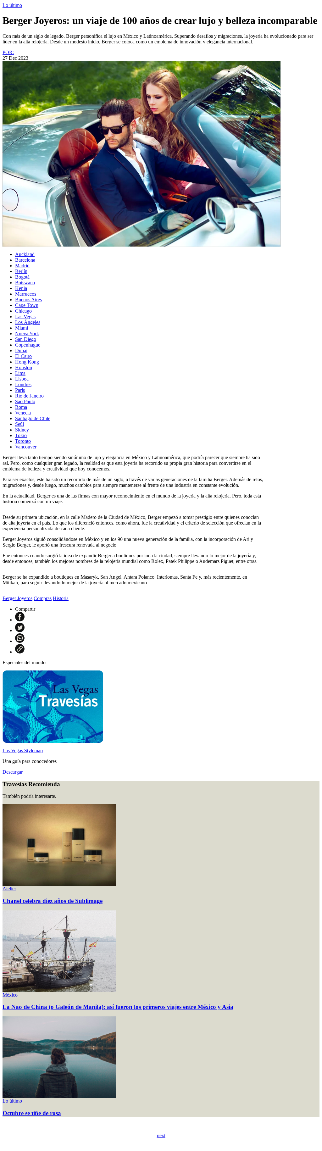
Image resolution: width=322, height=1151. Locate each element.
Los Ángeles (27, 322)
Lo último (12, 5)
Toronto (23, 441)
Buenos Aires (28, 299)
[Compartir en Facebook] (20, 619)
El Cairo (23, 356)
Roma (21, 407)
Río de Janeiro (29, 395)
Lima (20, 373)
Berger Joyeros (17, 598)
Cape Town (26, 305)
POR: (8, 52)
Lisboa (22, 378)
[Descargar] (53, 741)
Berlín (21, 271)
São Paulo (25, 401)
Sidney (22, 429)
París (20, 390)
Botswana (25, 282)
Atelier (9, 888)
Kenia (21, 288)
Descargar (13, 772)
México (10, 995)
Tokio (21, 435)
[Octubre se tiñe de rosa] (59, 1096)
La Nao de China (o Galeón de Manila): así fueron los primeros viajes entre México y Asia (118, 1007)
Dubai (21, 350)
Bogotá (22, 277)
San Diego (25, 339)
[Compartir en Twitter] (20, 630)
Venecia (23, 412)
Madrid (22, 265)
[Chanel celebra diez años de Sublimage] (59, 884)
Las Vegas (25, 316)
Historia (61, 598)
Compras (43, 598)
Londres (23, 384)
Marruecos (25, 294)
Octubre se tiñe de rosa (32, 1113)
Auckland (25, 254)
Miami (21, 328)
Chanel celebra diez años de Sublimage (53, 901)
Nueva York (27, 333)
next (161, 1135)
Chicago (23, 311)
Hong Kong (27, 361)
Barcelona (25, 260)
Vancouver (25, 446)
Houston (23, 367)
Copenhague (27, 345)
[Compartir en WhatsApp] (20, 641)
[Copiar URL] (20, 651)
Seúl (19, 424)
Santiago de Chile (32, 418)
